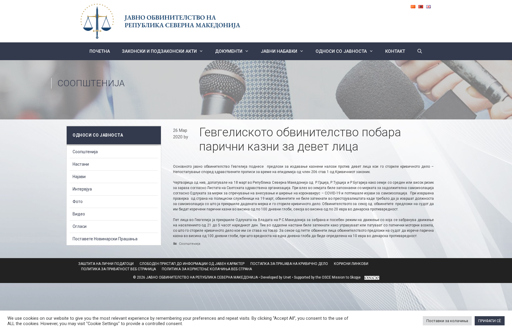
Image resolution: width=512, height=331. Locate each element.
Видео (79, 214)
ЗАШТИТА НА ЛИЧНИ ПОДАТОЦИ (106, 264)
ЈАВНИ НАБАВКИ (279, 51)
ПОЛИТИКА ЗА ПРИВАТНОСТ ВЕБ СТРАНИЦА (118, 269)
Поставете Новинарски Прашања (105, 238)
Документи (228, 51)
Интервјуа (82, 189)
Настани (81, 164)
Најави (79, 176)
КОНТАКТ (395, 51)
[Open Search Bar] (419, 51)
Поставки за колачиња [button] (447, 321)
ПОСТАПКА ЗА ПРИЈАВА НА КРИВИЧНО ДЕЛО (289, 264)
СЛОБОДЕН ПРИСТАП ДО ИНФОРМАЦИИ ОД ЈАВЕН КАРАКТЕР (192, 264)
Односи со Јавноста (341, 51)
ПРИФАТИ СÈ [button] (489, 321)
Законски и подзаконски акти (159, 51)
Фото (78, 201)
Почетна (99, 51)
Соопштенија (91, 83)
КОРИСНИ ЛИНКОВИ (351, 264)
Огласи (80, 226)
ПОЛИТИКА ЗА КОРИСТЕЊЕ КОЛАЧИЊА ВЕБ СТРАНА (207, 269)
